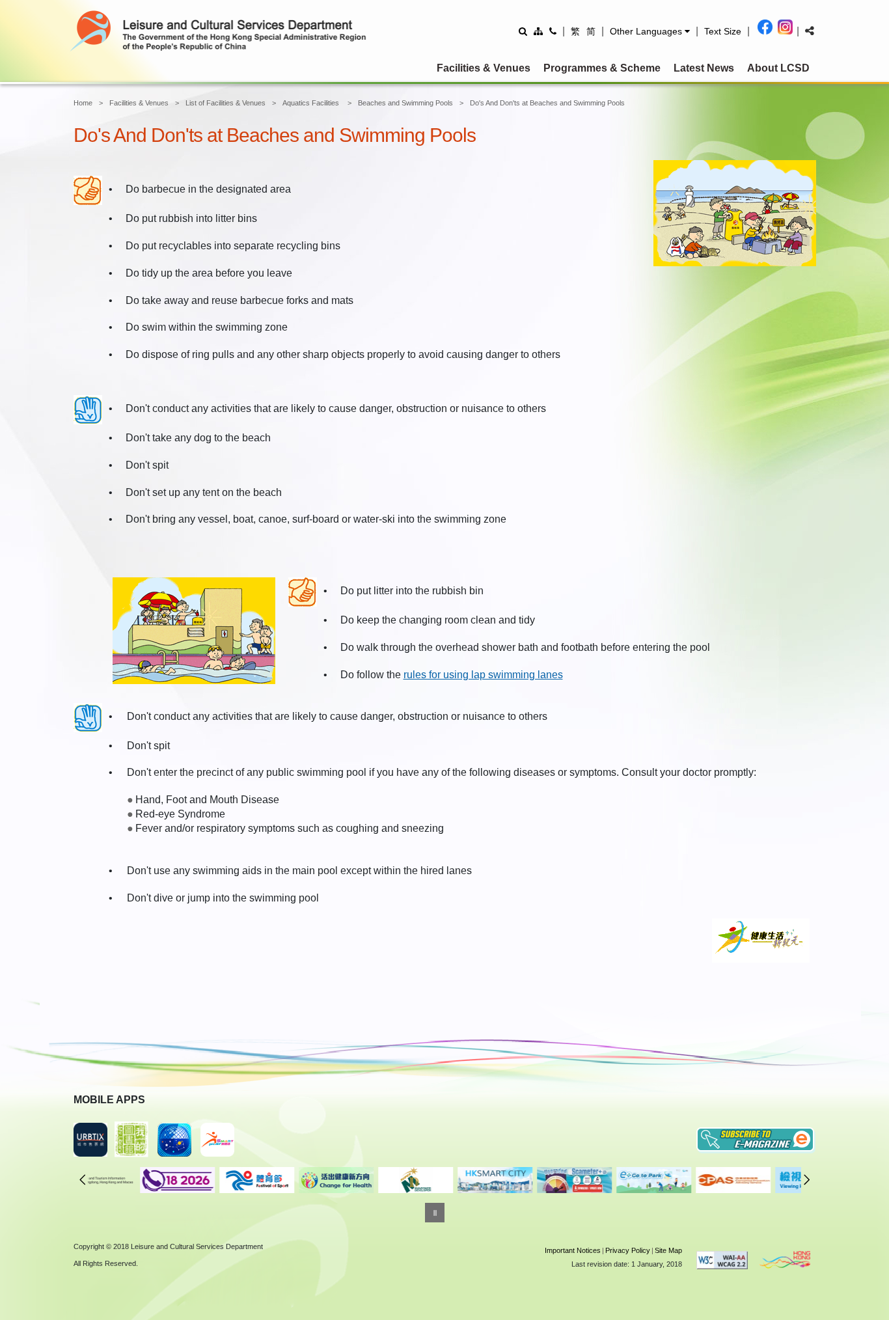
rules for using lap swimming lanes (483, 674)
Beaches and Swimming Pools (405, 103)
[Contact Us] (552, 30)
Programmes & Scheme (602, 68)
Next (807, 1179)
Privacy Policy (627, 1250)
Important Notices (573, 1250)
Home (83, 103)
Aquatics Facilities (311, 103)
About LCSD (778, 68)
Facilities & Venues (483, 68)
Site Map (668, 1250)
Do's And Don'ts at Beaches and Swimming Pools (547, 103)
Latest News (704, 68)
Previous (83, 1179)
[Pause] (434, 1212)
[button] (650, 31)
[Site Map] (538, 30)
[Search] (523, 30)
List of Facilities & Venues (225, 103)
